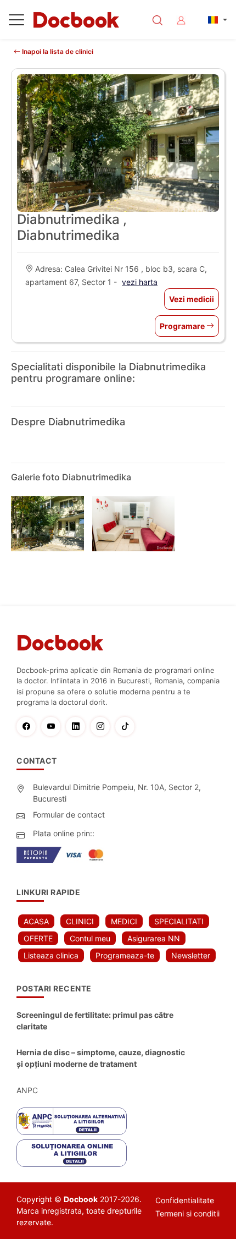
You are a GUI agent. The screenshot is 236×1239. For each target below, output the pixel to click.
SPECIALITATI (179, 921)
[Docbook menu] (16, 22)
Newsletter (190, 955)
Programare (183, 326)
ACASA (36, 921)
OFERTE (38, 938)
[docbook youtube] (53, 726)
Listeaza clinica (51, 955)
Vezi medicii (191, 299)
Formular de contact (69, 814)
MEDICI (124, 921)
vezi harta (140, 282)
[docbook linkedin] (78, 726)
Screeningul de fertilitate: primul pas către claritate (94, 1020)
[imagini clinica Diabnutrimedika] (51, 523)
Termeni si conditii (187, 1213)
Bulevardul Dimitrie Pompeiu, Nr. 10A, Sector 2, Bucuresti (117, 792)
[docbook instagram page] (103, 726)
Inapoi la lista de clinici (56, 51)
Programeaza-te (124, 955)
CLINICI (80, 921)
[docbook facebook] (28, 726)
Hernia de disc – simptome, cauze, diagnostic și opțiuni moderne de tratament (100, 1058)
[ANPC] (71, 1121)
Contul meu (90, 938)
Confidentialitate (184, 1200)
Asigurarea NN (153, 938)
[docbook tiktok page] (127, 726)
